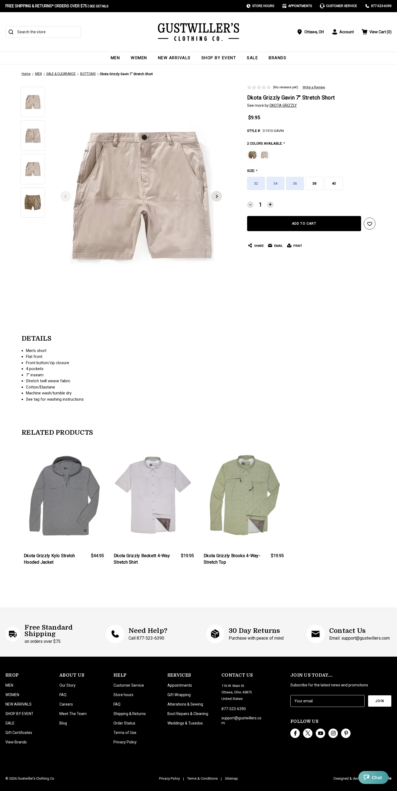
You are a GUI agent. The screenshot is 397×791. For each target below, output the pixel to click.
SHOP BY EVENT (218, 57)
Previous (65, 196)
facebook (295, 733)
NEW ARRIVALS (174, 57)
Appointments (300, 6)
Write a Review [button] (313, 87)
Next (216, 196)
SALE (252, 57)
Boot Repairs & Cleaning (187, 714)
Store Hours (263, 6)
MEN (115, 57)
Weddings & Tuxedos (185, 723)
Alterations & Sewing (185, 704)
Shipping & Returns (129, 714)
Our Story (67, 685)
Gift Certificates (18, 732)
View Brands (16, 742)
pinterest (346, 733)
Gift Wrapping (179, 695)
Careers (66, 704)
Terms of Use (124, 732)
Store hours (123, 695)
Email (278, 246)
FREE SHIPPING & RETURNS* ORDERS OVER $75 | (56, 6)
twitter (307, 733)
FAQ (62, 695)
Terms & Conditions (202, 778)
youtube (320, 733)
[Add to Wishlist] (370, 224)
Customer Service (341, 6)
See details (98, 6)
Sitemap (231, 778)
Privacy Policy (125, 742)
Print (297, 246)
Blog (63, 723)
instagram (333, 733)
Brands (277, 57)
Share (259, 246)
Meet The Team (73, 714)
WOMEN (139, 57)
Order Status (124, 723)
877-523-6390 (381, 6)
